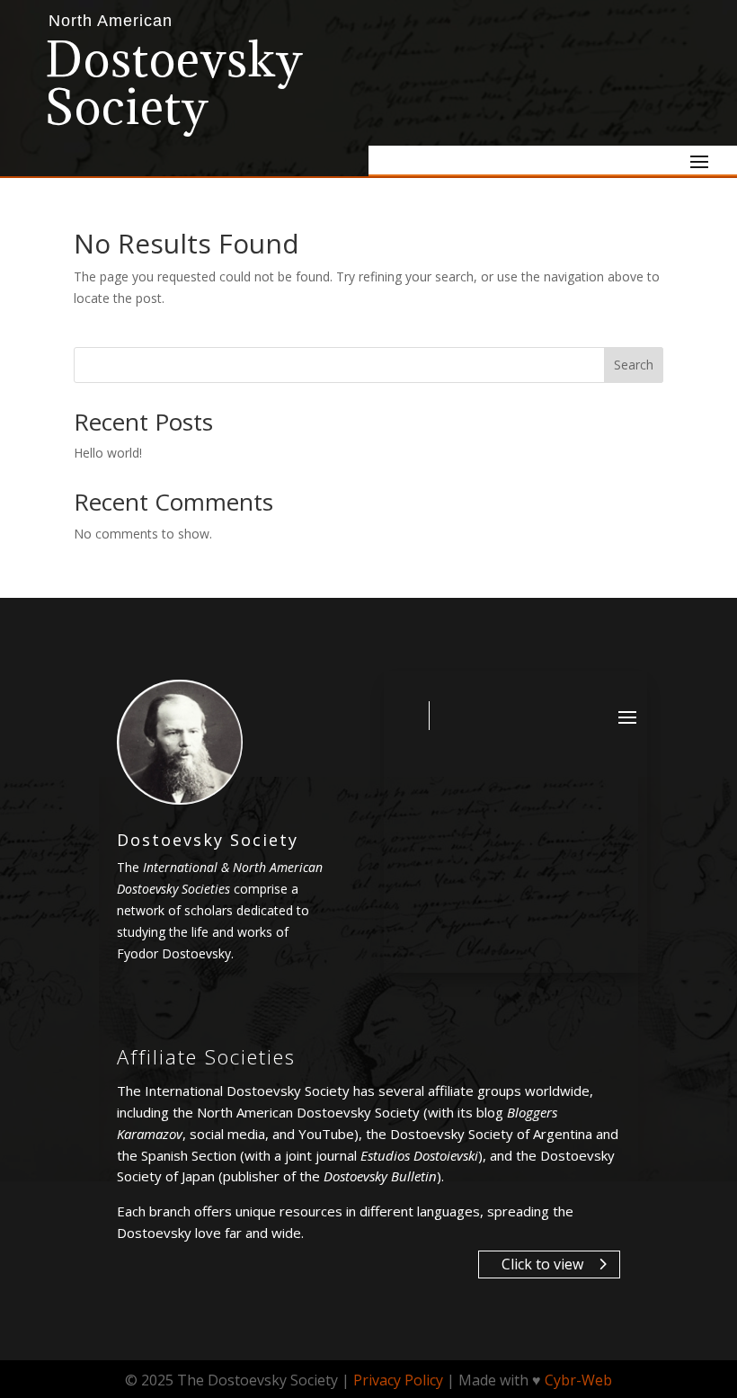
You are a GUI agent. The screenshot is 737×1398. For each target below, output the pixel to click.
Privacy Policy (398, 1380)
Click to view (542, 1264)
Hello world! (108, 452)
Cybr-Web (578, 1380)
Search (633, 364)
